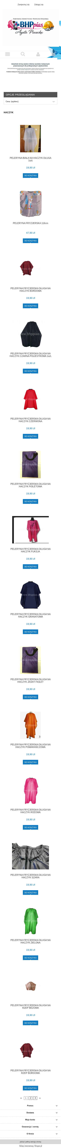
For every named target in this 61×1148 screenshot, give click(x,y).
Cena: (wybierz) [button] (12, 101)
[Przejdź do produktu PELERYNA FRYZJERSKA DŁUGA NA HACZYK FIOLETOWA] (30, 464)
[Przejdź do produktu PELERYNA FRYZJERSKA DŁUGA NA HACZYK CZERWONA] (30, 399)
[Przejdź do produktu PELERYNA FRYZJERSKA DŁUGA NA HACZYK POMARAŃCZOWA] (30, 725)
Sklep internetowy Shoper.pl (30, 1146)
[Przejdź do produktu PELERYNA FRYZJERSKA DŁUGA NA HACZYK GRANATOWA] (30, 595)
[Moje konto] (38, 54)
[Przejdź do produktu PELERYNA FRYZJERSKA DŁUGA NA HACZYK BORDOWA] (30, 269)
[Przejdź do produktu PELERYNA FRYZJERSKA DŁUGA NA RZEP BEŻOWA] (30, 986)
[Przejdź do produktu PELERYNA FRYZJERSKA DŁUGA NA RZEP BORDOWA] (30, 1051)
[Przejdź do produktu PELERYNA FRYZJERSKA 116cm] (30, 203)
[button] (7, 54)
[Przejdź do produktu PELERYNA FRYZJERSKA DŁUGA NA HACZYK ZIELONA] (30, 921)
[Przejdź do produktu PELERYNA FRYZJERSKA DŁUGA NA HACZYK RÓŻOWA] (30, 790)
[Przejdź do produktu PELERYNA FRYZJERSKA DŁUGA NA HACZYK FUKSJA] (30, 529)
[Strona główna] (30, 27)
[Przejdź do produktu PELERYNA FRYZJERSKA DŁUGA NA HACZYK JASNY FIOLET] (30, 660)
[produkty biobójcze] (30, 73)
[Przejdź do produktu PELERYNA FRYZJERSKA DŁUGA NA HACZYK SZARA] (30, 855)
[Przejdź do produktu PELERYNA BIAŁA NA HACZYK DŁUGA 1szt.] (30, 138)
